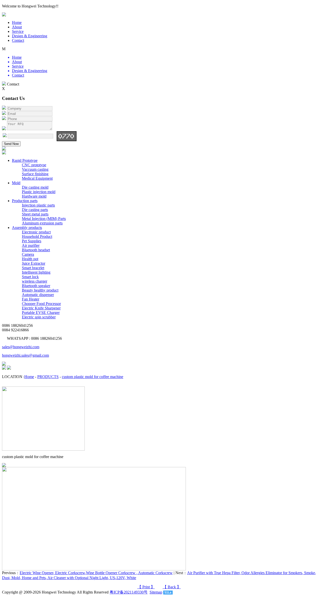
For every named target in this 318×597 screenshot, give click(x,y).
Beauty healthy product (40, 290)
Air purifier (31, 245)
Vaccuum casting (35, 169)
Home (17, 22)
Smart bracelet (33, 268)
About (17, 27)
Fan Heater (30, 299)
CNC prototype (34, 165)
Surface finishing (35, 174)
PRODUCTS (48, 377)
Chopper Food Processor (41, 303)
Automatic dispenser (38, 295)
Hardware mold (34, 196)
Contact (18, 40)
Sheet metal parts (35, 214)
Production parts (25, 201)
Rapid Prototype (25, 160)
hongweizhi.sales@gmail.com (25, 355)
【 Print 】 (146, 587)
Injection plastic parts (38, 205)
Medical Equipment (37, 178)
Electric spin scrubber (39, 317)
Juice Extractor (33, 263)
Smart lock (30, 277)
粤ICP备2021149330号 (129, 592)
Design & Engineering (29, 36)
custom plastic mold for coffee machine (92, 377)
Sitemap (156, 592)
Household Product (37, 236)
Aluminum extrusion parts (42, 223)
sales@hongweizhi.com (20, 347)
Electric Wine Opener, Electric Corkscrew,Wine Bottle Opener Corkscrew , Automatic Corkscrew (96, 573)
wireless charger (34, 281)
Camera (28, 254)
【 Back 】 (172, 587)
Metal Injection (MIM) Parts (44, 218)
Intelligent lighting (36, 272)
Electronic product (36, 232)
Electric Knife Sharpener (41, 308)
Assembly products (27, 227)
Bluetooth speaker (36, 286)
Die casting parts (35, 210)
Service (18, 31)
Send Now (11, 144)
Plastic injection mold (38, 192)
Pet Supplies (31, 241)
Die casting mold (35, 187)
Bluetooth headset (36, 250)
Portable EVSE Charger (41, 312)
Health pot (30, 259)
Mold (16, 183)
